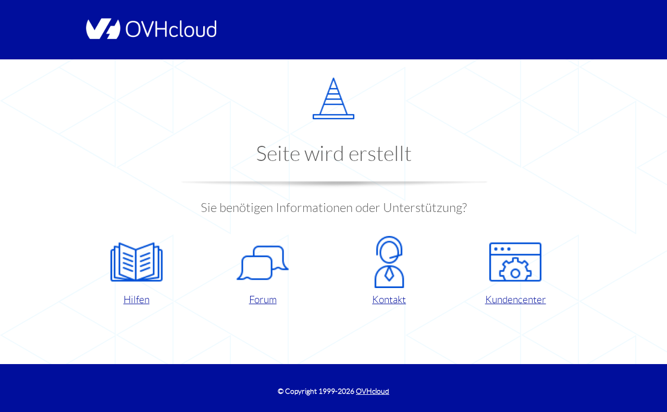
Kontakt (389, 299)
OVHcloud (372, 391)
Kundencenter (515, 299)
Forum (263, 299)
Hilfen (136, 299)
